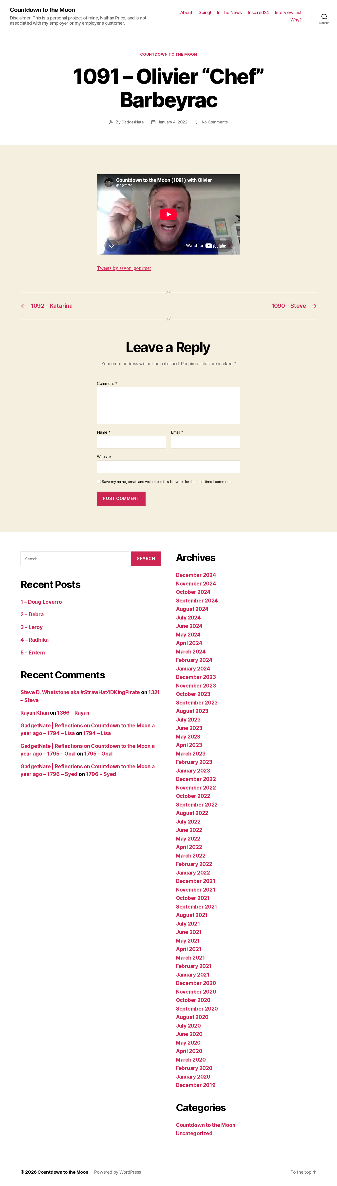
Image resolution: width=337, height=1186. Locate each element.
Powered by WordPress (117, 1172)
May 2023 (188, 737)
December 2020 (196, 983)
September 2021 (196, 907)
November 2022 (196, 788)
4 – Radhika (34, 640)
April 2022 (189, 847)
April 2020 (189, 1051)
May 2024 (188, 635)
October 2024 (193, 592)
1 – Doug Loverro (41, 602)
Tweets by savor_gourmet (124, 268)
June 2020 (189, 1034)
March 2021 (190, 958)
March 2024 (191, 652)
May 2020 (188, 1043)
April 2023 (189, 745)
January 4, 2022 (172, 122)
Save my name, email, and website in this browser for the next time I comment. (167, 482)
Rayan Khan (34, 713)
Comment (107, 383)
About (186, 12)
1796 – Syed (101, 774)
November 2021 (195, 890)
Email (177, 432)
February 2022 (194, 864)
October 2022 (193, 796)
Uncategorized (194, 1133)
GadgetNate (132, 122)
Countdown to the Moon (42, 10)
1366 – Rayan (73, 713)
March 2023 (190, 754)
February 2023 (194, 762)
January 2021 (192, 975)
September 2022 (197, 805)
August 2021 (192, 915)
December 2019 (196, 1085)
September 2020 (197, 1009)
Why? (296, 19)
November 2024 (196, 584)
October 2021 (193, 898)
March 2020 (191, 1060)
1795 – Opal (98, 754)
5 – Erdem (32, 653)
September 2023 (197, 703)
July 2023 (188, 720)
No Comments (215, 122)
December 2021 (195, 881)
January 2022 (193, 873)
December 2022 (196, 779)
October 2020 (193, 1000)
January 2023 (193, 771)
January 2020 (193, 1077)
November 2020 (196, 992)
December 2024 (196, 575)
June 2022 (189, 830)
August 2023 (192, 711)
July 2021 (188, 924)
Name (104, 432)
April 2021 (188, 949)
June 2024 (189, 626)
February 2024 (194, 660)
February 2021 (194, 966)
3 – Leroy (31, 627)
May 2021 (188, 941)
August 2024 (192, 609)
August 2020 (192, 1017)
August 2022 (192, 813)
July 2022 (188, 822)
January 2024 (193, 669)
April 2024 (189, 643)
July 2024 (188, 618)
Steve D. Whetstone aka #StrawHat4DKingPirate (80, 692)
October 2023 (193, 694)
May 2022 (188, 839)
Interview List (288, 12)
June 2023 (189, 728)
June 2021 (189, 932)
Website (104, 456)
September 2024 (197, 601)
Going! (204, 12)
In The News (229, 12)
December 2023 (196, 677)
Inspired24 (258, 12)
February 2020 (194, 1068)
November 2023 (196, 686)
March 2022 (190, 856)
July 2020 (188, 1026)
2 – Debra (32, 614)
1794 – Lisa (97, 733)
